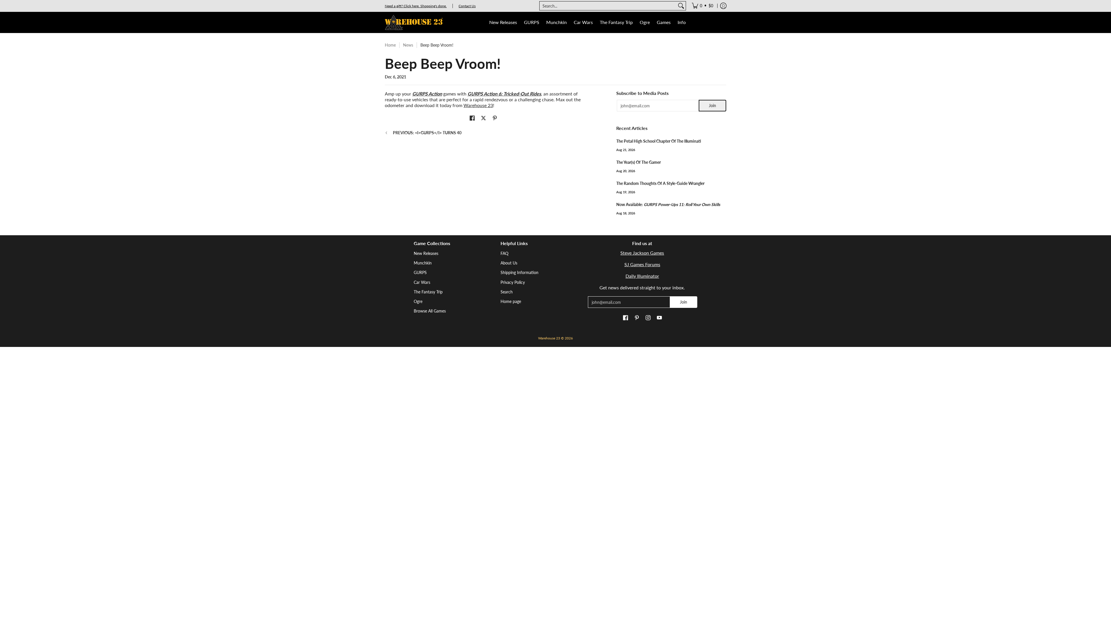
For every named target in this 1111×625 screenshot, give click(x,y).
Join (712, 105)
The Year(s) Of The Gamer (638, 162)
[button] (472, 118)
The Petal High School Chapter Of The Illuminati (658, 141)
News (408, 45)
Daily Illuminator (642, 276)
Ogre (418, 301)
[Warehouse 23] (414, 22)
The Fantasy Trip (428, 291)
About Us (509, 262)
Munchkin (423, 262)
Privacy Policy (513, 282)
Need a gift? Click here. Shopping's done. (416, 6)
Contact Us (467, 6)
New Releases (426, 253)
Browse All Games (430, 310)
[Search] (681, 5)
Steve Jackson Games (642, 252)
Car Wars (422, 282)
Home (390, 45)
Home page (511, 301)
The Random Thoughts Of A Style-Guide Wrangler (660, 183)
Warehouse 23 (478, 105)
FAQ (504, 253)
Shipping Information (519, 272)
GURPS (420, 272)
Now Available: (668, 204)
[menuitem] (702, 6)
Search (507, 291)
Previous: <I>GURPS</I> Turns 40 (427, 132)
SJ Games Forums (642, 264)
